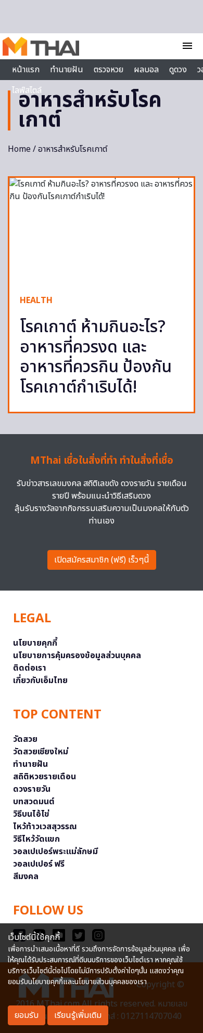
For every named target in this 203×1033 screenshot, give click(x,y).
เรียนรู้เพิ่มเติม (78, 1015)
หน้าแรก (26, 69)
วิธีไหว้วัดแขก (36, 839)
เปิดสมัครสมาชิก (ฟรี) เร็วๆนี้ (101, 560)
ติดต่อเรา (29, 668)
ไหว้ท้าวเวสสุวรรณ (45, 826)
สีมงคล (26, 876)
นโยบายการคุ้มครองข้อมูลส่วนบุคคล (77, 655)
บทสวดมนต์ (34, 801)
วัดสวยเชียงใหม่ (40, 752)
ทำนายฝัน (66, 69)
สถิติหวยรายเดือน (44, 776)
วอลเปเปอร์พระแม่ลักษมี (55, 851)
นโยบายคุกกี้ (35, 643)
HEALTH (36, 300)
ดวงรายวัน (31, 789)
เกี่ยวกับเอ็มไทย (40, 680)
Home (19, 149)
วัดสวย (25, 739)
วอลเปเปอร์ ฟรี (39, 864)
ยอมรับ (27, 1015)
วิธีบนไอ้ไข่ (31, 814)
